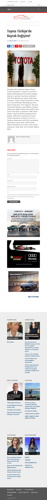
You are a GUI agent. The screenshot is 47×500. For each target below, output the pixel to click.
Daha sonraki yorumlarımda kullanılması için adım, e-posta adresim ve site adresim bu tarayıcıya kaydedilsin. (23, 196)
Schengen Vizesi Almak (14, 410)
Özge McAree (11, 435)
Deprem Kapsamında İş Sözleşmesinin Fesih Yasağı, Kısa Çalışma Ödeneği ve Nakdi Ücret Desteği (32, 368)
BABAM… (27, 457)
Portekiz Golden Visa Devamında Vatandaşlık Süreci (31, 336)
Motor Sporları (24, 492)
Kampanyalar (11, 492)
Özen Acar (28, 380)
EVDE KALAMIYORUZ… (31, 462)
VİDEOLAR (22, 1)
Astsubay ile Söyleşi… (31, 411)
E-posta (10, 181)
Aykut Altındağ (12, 380)
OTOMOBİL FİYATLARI (12, 1)
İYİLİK (27, 453)
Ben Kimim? (10, 342)
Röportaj (34, 492)
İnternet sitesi (11, 186)
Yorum (9, 159)
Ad (8, 175)
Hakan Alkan (13, 41)
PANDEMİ (27, 460)
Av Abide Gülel (29, 320)
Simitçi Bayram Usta (13, 453)
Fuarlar (9, 495)
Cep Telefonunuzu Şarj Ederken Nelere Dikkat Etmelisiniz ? (14, 397)
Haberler (19, 490)
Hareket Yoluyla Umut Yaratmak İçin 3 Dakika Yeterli (14, 476)
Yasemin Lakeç (12, 320)
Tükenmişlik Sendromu (14, 402)
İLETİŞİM (30, 1)
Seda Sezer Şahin (30, 435)
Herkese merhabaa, (13, 338)
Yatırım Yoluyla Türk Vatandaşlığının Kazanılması (31, 360)
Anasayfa (10, 490)
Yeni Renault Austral (31, 399)
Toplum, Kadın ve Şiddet (32, 413)
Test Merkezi (29, 490)
